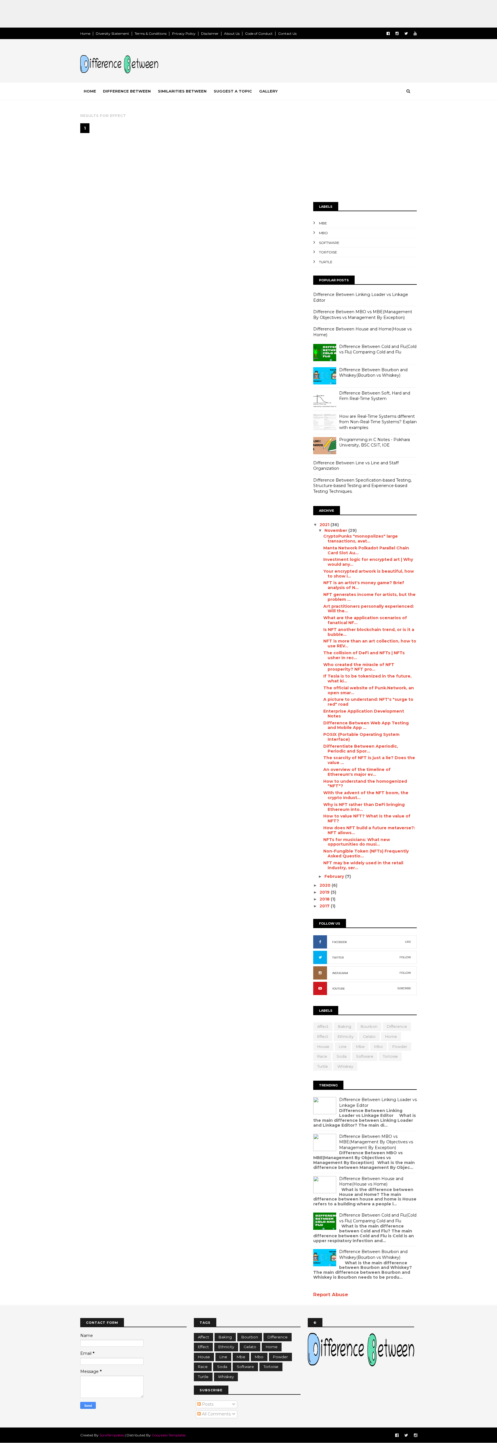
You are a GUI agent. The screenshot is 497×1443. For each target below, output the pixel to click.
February (334, 876)
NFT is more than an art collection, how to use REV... (369, 643)
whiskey (345, 1066)
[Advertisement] (104, 13)
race (322, 1056)
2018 (325, 899)
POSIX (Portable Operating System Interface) (361, 737)
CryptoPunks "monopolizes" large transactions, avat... (360, 539)
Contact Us (287, 33)
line (343, 1046)
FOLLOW (405, 957)
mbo (323, 233)
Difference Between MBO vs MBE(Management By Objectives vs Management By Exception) (362, 314)
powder (399, 1046)
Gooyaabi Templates (169, 1435)
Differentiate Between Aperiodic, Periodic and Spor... (360, 749)
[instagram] (397, 33)
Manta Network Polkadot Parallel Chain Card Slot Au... (366, 550)
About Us (232, 33)
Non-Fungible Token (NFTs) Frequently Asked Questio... (366, 854)
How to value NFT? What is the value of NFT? (366, 818)
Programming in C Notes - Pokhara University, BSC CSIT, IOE (374, 442)
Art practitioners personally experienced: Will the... (368, 609)
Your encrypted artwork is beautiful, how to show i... (368, 574)
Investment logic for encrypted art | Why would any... (368, 562)
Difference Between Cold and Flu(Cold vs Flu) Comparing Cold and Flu (377, 349)
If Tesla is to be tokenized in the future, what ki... (367, 679)
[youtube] (415, 33)
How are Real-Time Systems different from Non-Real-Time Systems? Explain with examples (378, 422)
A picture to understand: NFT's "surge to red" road (368, 702)
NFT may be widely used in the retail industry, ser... (363, 865)
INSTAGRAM (340, 973)
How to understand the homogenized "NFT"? (365, 784)
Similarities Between (182, 91)
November (336, 530)
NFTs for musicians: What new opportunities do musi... (356, 842)
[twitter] (406, 33)
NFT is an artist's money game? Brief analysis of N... (363, 585)
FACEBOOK (339, 942)
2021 (325, 524)
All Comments (216, 1414)
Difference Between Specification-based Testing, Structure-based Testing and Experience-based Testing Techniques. (362, 486)
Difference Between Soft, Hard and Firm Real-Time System (374, 395)
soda (342, 1056)
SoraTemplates (112, 1435)
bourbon (369, 1026)
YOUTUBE (338, 988)
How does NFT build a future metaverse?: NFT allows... (369, 830)
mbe (323, 223)
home (391, 1036)
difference (397, 1026)
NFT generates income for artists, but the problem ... (369, 597)
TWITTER (338, 957)
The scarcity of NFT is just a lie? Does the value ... (369, 760)
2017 (325, 906)
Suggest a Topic (233, 91)
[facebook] (388, 33)
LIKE (408, 941)
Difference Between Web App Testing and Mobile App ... (366, 725)
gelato (369, 1036)
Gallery (268, 91)
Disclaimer (210, 33)
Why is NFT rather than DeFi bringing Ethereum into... (364, 807)
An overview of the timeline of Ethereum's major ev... (357, 772)
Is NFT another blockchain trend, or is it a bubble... (368, 632)
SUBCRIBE (404, 988)
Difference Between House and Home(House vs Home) (371, 1181)
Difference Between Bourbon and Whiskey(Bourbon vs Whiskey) (373, 372)
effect (322, 1036)
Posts (207, 1404)
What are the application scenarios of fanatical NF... (365, 620)
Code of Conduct (259, 33)
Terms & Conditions (151, 33)
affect (322, 1026)
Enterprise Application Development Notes (363, 714)
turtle (325, 262)
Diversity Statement (112, 33)
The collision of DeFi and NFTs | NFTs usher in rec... (364, 655)
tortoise (328, 252)
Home (85, 33)
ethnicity (345, 1036)
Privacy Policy (184, 33)
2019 (325, 892)
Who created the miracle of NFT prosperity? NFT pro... (358, 667)
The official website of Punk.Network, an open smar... (368, 690)
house (323, 1046)
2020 (326, 885)
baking (344, 1026)
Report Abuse (330, 1294)
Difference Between (127, 91)
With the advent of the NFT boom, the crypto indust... (365, 795)
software (329, 242)
